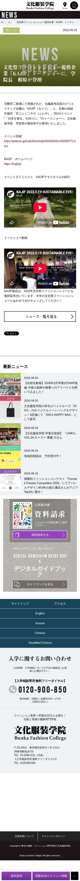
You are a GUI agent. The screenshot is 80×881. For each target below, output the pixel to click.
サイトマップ (20, 603)
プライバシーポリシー (53, 836)
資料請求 (16, 875)
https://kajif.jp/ (12, 163)
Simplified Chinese (40, 642)
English (40, 613)
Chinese (40, 633)
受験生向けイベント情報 (51, 875)
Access (65, 7)
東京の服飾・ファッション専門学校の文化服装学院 (45, 846)
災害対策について (24, 836)
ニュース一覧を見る (41, 316)
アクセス (60, 603)
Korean (40, 623)
